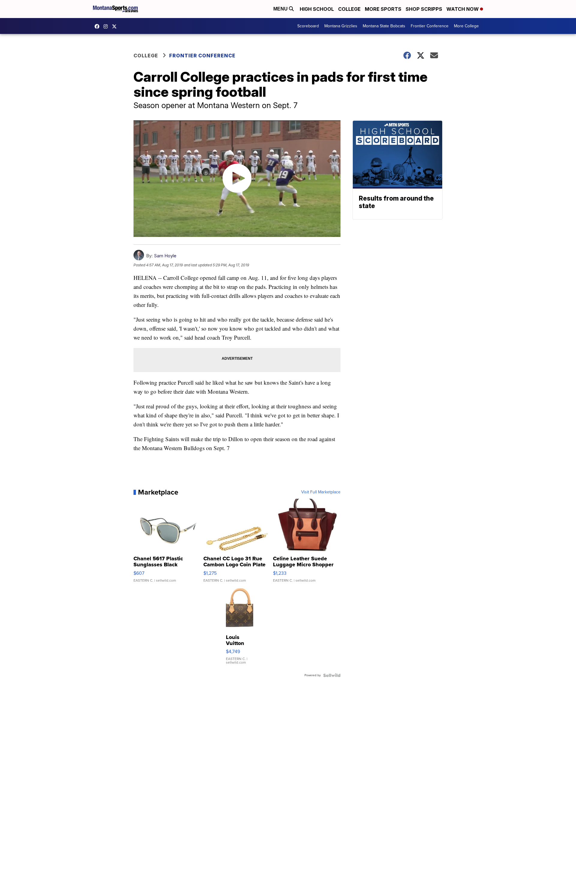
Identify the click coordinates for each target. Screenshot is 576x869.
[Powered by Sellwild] (331, 675)
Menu (281, 8)
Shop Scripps (424, 9)
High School (317, 9)
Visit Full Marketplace (320, 492)
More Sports (383, 9)
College (349, 9)
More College (466, 26)
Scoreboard (308, 26)
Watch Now (463, 9)
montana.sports (107, 26)
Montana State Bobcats (384, 26)
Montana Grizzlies (340, 26)
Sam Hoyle (165, 256)
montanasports (98, 26)
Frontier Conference (429, 26)
